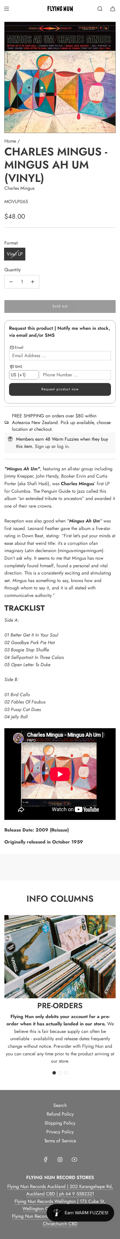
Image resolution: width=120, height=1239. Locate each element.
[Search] (99, 8)
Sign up (42, 446)
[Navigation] (6, 8)
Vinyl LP (15, 254)
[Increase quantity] (32, 281)
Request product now (60, 389)
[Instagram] (60, 1159)
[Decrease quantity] (11, 281)
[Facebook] (45, 1159)
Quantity (12, 269)
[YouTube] (74, 1159)
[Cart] (112, 8)
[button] (54, 1073)
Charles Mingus (19, 188)
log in (62, 446)
